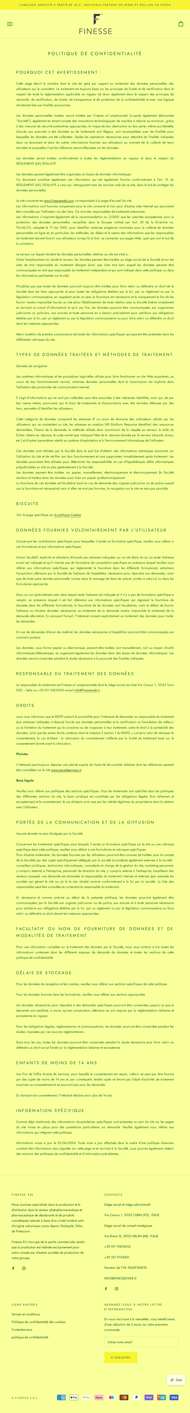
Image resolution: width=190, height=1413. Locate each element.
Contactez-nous (22, 1329)
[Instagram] (23, 1268)
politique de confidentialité (30, 1337)
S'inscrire (121, 1357)
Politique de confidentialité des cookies (39, 1322)
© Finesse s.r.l (25, 1398)
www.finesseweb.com (59, 200)
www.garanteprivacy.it (66, 770)
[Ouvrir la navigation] (10, 24)
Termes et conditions (26, 1314)
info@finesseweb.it (87, 690)
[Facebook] (13, 1268)
